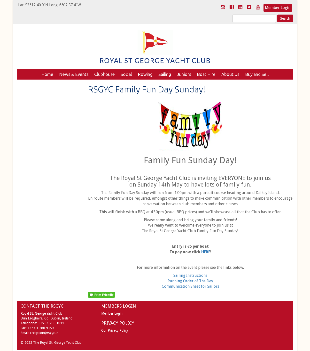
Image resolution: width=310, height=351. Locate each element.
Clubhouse (104, 74)
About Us (230, 74)
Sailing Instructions (190, 275)
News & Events (73, 74)
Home (47, 74)
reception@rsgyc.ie (44, 333)
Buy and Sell (257, 74)
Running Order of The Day (190, 281)
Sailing (164, 74)
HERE (205, 252)
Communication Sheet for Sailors (190, 286)
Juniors (184, 74)
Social (126, 74)
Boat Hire (206, 74)
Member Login (277, 7)
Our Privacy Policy (114, 330)
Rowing (145, 74)
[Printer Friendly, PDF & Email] (101, 294)
